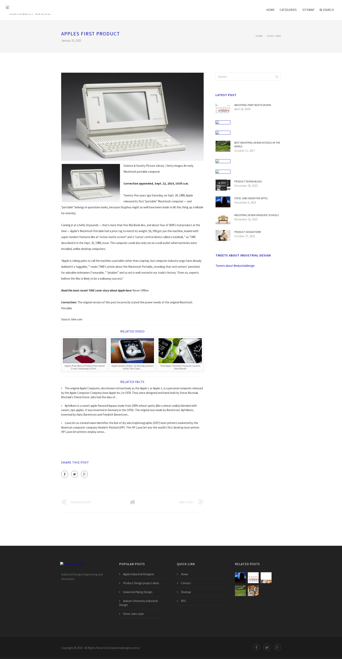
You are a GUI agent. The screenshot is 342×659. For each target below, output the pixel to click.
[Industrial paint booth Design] (253, 577)
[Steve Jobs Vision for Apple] (240, 577)
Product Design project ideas (141, 583)
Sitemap (308, 10)
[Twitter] (74, 474)
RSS (183, 601)
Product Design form (247, 232)
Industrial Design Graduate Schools (256, 215)
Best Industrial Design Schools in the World (257, 144)
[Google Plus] (84, 474)
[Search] (277, 77)
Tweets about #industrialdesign (235, 266)
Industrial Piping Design (137, 592)
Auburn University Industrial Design (138, 603)
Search (328, 10)
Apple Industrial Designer (138, 574)
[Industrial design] (28, 7)
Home (270, 10)
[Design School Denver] (253, 590)
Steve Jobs (274, 35)
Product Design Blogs (248, 181)
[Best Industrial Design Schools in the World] (240, 590)
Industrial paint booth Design (252, 105)
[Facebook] (64, 474)
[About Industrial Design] (266, 577)
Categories (288, 10)
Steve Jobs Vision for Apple (251, 198)
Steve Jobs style (133, 614)
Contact (186, 583)
